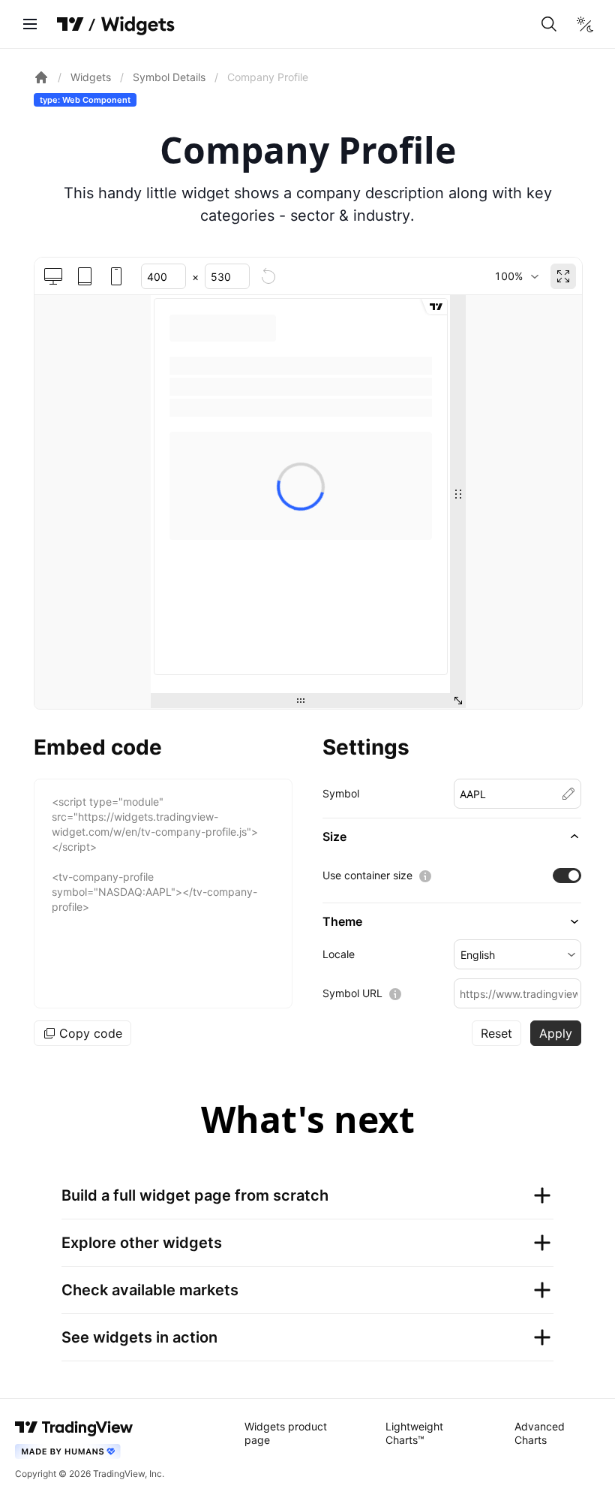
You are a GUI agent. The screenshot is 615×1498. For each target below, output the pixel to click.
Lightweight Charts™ (414, 1433)
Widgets (90, 77)
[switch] (567, 875)
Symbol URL (352, 993)
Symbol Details (169, 77)
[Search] (549, 24)
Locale (338, 954)
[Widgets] (137, 26)
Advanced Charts (539, 1433)
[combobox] (516, 276)
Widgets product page (285, 1433)
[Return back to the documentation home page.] (41, 77)
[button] (451, 836)
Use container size (367, 875)
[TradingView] (70, 24)
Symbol (340, 793)
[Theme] (585, 24)
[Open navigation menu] (30, 24)
